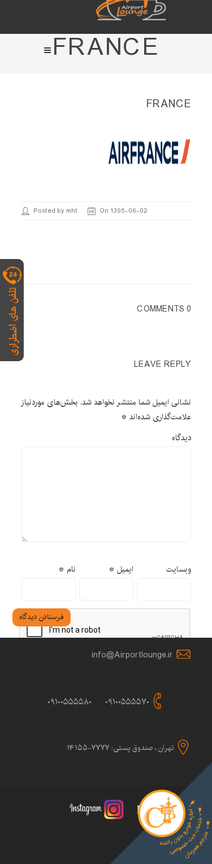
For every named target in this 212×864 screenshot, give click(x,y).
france (168, 104)
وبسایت (178, 569)
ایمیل (121, 569)
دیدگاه (181, 438)
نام (67, 569)
